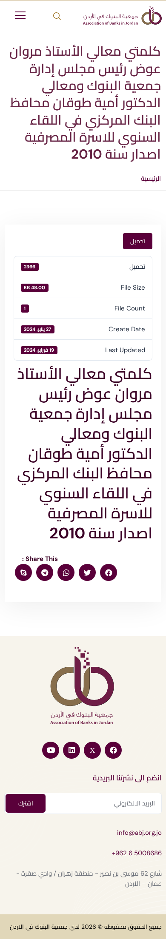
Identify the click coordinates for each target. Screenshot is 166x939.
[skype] (23, 572)
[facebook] (108, 572)
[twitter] (87, 572)
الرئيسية (151, 178)
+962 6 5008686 (137, 853)
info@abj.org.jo (139, 832)
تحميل (137, 241)
